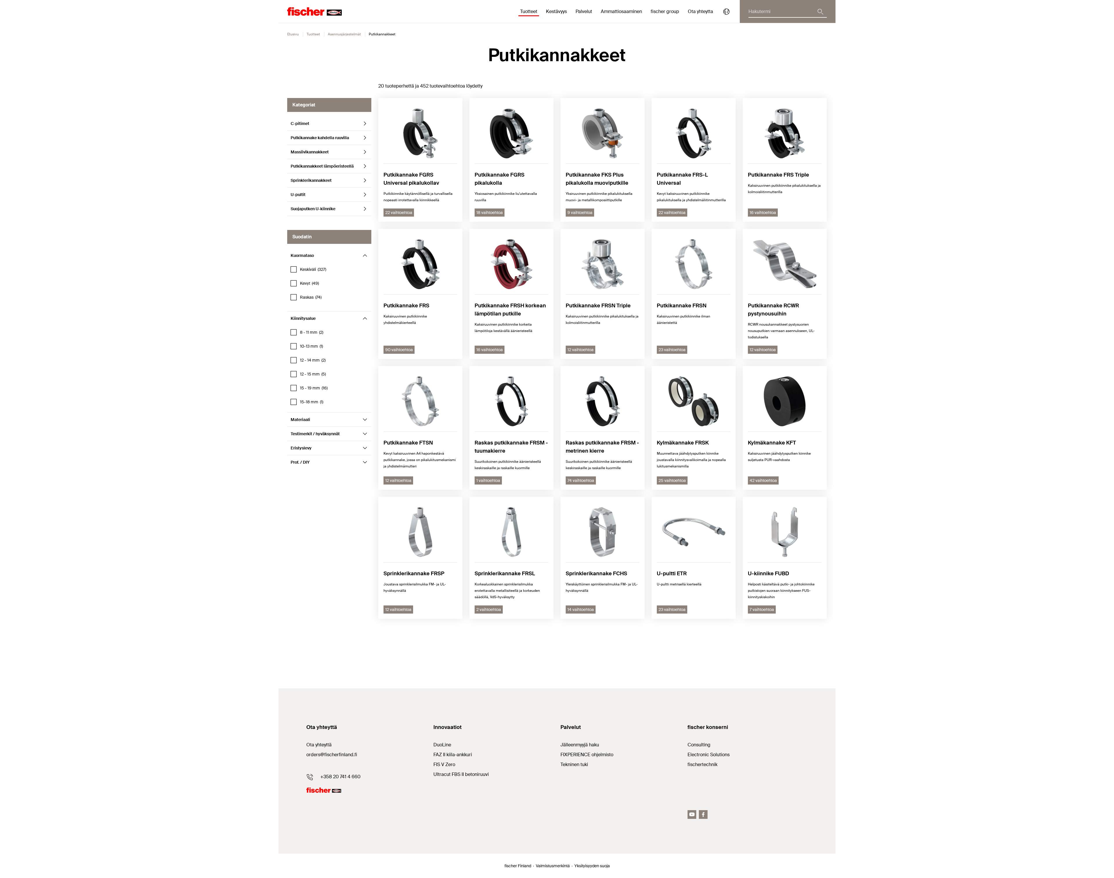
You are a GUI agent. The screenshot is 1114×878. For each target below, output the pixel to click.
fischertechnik (702, 764)
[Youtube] (692, 814)
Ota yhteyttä (319, 745)
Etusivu (293, 34)
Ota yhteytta (700, 11)
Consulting (699, 745)
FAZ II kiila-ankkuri (452, 755)
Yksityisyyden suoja (592, 865)
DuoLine (442, 745)
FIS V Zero (444, 764)
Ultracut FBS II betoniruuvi (461, 774)
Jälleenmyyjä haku (579, 745)
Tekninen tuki (574, 764)
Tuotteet (313, 34)
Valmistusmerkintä (553, 865)
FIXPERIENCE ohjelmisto (586, 755)
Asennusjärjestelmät (344, 34)
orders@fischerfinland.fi (331, 755)
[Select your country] (726, 11)
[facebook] (703, 814)
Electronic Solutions (709, 755)
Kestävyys (556, 11)
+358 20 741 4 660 (340, 777)
